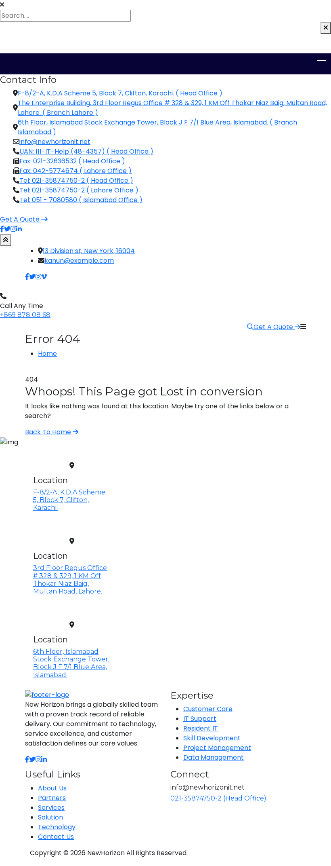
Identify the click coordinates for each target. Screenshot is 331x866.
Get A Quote (274, 327)
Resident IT (200, 728)
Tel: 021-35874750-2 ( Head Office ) (76, 180)
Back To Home (49, 432)
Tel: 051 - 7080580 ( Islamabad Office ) (80, 200)
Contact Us (56, 836)
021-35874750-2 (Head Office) (218, 798)
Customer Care (208, 709)
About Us (52, 788)
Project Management (217, 747)
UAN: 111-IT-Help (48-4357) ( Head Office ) (86, 151)
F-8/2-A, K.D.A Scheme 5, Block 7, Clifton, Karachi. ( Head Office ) (120, 93)
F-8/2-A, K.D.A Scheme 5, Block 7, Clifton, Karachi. (69, 499)
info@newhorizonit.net (54, 141)
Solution (50, 817)
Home (47, 353)
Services (51, 807)
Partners (52, 798)
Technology (56, 827)
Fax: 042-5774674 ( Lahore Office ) (75, 170)
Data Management (213, 757)
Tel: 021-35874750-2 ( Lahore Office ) (78, 190)
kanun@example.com (79, 260)
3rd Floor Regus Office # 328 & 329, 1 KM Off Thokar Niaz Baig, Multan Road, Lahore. (70, 579)
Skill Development (212, 738)
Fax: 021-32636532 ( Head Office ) (72, 161)
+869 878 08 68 (25, 315)
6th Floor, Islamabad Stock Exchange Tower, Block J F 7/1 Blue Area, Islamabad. (71, 663)
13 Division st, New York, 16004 (89, 251)
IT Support (199, 718)
